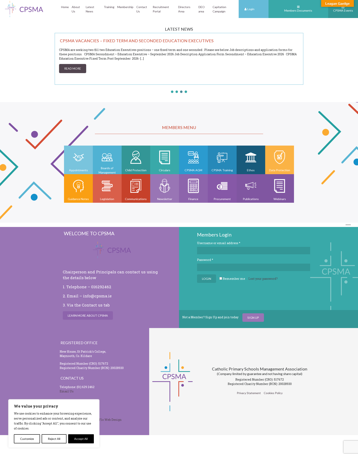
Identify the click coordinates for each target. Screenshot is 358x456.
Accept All (81, 438)
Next (298, 58)
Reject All (54, 438)
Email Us (67, 391)
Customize (27, 438)
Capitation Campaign (219, 9)
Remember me (233, 279)
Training (109, 7)
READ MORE (66, 68)
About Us (76, 9)
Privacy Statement (249, 393)
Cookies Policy (273, 393)
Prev (60, 58)
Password (205, 260)
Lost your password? (263, 279)
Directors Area (184, 9)
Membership (125, 7)
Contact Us (141, 9)
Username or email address (218, 243)
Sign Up (253, 317)
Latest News (90, 9)
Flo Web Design (110, 420)
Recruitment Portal (161, 9)
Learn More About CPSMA (88, 315)
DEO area (201, 9)
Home (65, 7)
